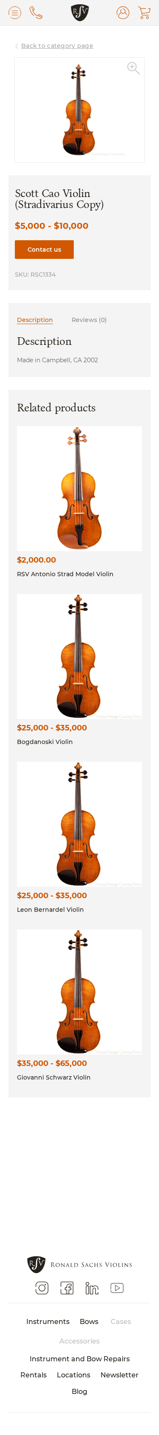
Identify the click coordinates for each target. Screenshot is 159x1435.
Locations (73, 1374)
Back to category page (57, 46)
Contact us (44, 249)
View (79, 489)
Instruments (48, 1321)
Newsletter (119, 1374)
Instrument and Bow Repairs (80, 1358)
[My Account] (123, 12)
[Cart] (144, 12)
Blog (79, 1391)
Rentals (33, 1374)
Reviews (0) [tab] (89, 320)
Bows (89, 1321)
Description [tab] (35, 320)
